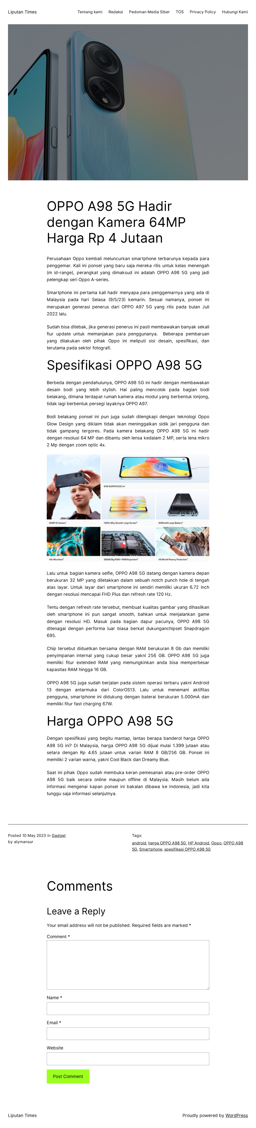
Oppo (216, 843)
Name (54, 997)
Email (54, 1022)
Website (55, 1047)
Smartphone (150, 849)
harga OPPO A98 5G (167, 843)
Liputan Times (22, 12)
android (139, 843)
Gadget (59, 835)
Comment (58, 936)
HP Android (198, 843)
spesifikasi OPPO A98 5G (187, 849)
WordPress (237, 1115)
